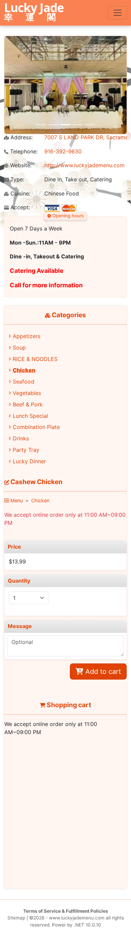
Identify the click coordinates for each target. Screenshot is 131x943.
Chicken (24, 370)
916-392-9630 (63, 151)
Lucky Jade (34, 12)
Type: (16, 179)
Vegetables (27, 393)
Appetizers (26, 336)
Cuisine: (19, 193)
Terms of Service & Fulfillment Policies (65, 911)
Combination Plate (36, 427)
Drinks (21, 438)
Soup (19, 347)
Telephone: (23, 151)
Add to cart (102, 671)
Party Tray (26, 449)
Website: (20, 165)
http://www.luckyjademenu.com (84, 165)
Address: (21, 137)
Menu (16, 500)
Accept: (19, 207)
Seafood (23, 381)
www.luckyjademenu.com (76, 917)
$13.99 (17, 561)
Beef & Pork (28, 404)
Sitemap (16, 917)
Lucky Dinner (29, 461)
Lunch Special (30, 415)
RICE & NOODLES (35, 359)
